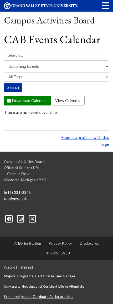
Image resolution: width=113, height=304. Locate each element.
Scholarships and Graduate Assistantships (38, 297)
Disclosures (89, 243)
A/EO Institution (27, 243)
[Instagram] (21, 218)
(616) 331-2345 (17, 192)
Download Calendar (29, 100)
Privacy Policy (60, 243)
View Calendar (68, 100)
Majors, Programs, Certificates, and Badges (39, 276)
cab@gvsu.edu (16, 198)
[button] (106, 5)
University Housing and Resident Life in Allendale (44, 286)
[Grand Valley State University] (41, 7)
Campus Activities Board (49, 20)
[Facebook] (10, 218)
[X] (32, 218)
